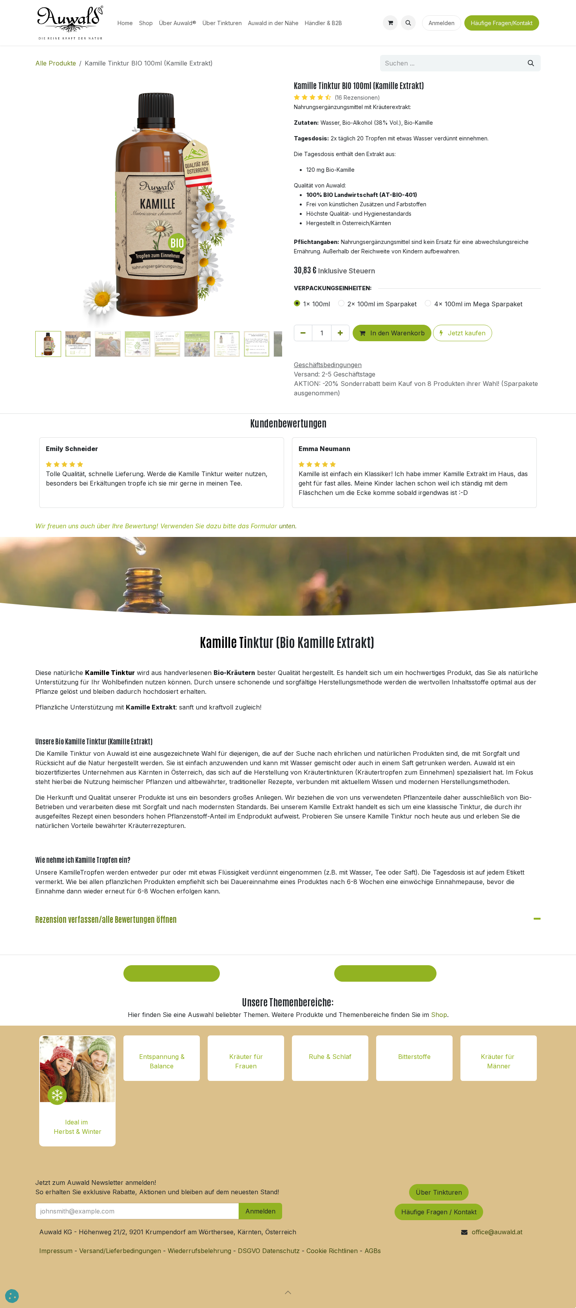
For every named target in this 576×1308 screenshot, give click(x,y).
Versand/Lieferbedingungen (120, 1251)
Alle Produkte (55, 63)
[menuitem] (125, 23)
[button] (408, 22)
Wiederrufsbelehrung (199, 1251)
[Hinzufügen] (340, 333)
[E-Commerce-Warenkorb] (390, 22)
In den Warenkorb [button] (396, 333)
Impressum (56, 1251)
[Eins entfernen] (303, 333)
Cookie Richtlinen (332, 1251)
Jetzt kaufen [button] (465, 333)
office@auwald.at (497, 1232)
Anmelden (442, 23)
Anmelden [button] (260, 1211)
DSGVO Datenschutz (269, 1251)
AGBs (372, 1251)
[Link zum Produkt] (77, 1073)
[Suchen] (531, 63)
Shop (439, 1015)
